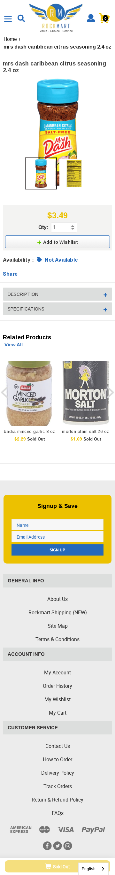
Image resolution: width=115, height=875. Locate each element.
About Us (57, 599)
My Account (57, 672)
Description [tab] (23, 294)
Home (10, 39)
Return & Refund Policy (57, 799)
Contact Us (57, 745)
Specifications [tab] (26, 308)
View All (13, 344)
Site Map (58, 625)
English (89, 868)
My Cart (57, 712)
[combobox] (93, 869)
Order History (57, 685)
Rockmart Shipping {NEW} (57, 612)
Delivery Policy (57, 772)
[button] (57, 241)
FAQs (58, 813)
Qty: (43, 227)
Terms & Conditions (57, 639)
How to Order (57, 759)
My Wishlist (57, 699)
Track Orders (57, 786)
